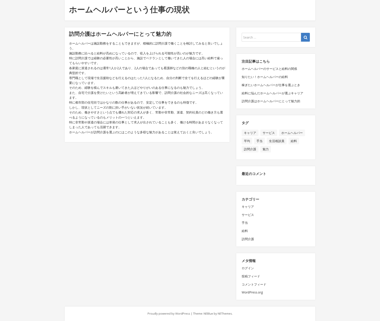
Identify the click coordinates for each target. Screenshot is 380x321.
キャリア (250, 133)
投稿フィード (251, 276)
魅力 (266, 149)
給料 (294, 141)
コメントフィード (254, 284)
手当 (259, 141)
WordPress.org (252, 292)
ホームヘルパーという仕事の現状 (129, 9)
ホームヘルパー (292, 133)
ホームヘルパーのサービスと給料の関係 (269, 69)
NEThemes (225, 313)
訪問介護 (250, 149)
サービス (269, 133)
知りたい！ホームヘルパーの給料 (265, 77)
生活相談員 (276, 141)
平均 (247, 141)
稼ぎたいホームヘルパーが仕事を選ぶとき (271, 85)
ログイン (248, 268)
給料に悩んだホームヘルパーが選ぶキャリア (272, 93)
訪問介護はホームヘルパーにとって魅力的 (271, 101)
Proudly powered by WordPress (169, 313)
